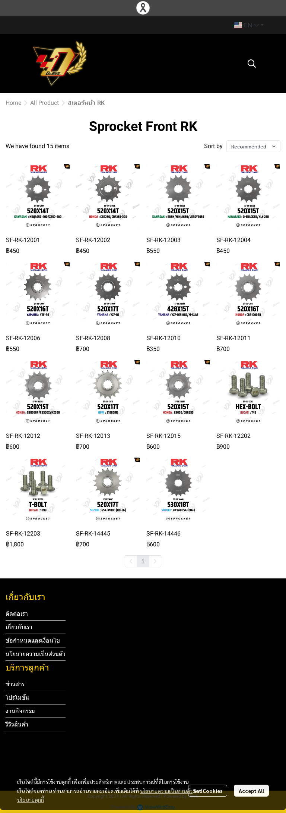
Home (13, 102)
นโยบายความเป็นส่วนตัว (166, 790)
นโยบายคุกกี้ (30, 799)
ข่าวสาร (15, 684)
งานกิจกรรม (20, 711)
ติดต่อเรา (17, 613)
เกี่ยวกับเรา (19, 627)
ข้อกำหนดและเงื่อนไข (33, 640)
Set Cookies (207, 790)
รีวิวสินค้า (17, 724)
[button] (249, 25)
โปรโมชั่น (17, 697)
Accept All (251, 790)
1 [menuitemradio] (143, 561)
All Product (44, 102)
